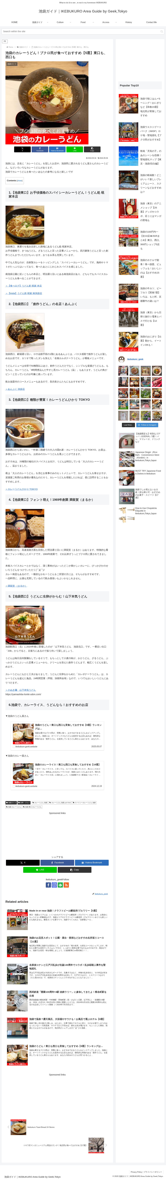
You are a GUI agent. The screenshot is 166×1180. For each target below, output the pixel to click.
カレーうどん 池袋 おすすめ (61, 803)
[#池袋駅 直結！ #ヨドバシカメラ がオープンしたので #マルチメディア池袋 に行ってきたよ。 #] (123, 371)
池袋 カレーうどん (14, 807)
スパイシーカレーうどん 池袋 (85, 803)
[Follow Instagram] (54, 885)
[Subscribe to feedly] (60, 885)
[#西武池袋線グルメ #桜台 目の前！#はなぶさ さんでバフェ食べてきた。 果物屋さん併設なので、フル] (135, 393)
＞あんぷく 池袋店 (15, 389)
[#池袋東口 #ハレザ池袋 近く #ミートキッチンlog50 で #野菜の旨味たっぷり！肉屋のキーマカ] (157, 393)
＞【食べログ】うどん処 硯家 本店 (23, 286)
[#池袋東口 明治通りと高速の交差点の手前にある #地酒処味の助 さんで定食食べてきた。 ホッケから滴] (157, 404)
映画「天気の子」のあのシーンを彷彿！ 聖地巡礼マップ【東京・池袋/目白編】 (150, 157)
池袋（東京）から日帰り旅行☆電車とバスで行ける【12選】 (150, 318)
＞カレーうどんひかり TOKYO (21, 489)
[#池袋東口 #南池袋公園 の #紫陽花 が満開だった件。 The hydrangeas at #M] (146, 393)
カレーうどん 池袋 (40, 803)
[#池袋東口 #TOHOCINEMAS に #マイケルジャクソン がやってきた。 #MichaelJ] (146, 404)
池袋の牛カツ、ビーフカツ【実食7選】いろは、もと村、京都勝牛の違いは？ (150, 294)
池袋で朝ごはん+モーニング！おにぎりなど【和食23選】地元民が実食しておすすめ (150, 107)
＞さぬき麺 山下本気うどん (20, 690)
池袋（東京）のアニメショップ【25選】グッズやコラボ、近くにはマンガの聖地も (150, 212)
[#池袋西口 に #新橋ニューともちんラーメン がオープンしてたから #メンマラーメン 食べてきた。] (135, 371)
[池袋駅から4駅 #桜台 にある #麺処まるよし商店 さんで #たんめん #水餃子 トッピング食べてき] (157, 416)
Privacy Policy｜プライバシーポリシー (146, 1172)
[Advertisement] (57, 833)
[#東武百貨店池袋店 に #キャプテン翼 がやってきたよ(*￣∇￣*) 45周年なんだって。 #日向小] (123, 404)
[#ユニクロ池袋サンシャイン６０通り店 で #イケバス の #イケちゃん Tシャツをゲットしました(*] (123, 416)
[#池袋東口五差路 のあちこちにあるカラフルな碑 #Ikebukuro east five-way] (146, 382)
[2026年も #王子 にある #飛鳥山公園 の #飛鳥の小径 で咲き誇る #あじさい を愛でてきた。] (146, 416)
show (19, 180)
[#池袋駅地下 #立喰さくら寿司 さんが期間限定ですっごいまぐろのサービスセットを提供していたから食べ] (157, 382)
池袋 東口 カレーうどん (33, 807)
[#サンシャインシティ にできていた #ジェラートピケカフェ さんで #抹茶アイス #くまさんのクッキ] (135, 416)
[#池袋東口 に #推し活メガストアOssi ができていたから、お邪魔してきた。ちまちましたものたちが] (146, 371)
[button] (162, 31)
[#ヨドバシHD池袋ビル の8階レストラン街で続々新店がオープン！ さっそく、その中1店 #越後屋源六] (135, 382)
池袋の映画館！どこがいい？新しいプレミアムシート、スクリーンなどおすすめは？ (150, 183)
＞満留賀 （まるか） (16, 586)
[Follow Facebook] (48, 885)
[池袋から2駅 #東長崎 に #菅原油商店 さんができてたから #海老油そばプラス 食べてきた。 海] (157, 371)
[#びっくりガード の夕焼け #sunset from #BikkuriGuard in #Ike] (123, 382)
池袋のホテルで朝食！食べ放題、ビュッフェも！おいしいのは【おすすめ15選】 (150, 268)
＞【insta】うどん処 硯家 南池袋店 (23, 293)
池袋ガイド (12, 803)
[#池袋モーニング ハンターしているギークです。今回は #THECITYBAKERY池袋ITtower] (135, 404)
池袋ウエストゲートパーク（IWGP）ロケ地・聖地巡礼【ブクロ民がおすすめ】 (150, 133)
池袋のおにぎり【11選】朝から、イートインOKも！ (150, 340)
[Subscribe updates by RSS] (66, 885)
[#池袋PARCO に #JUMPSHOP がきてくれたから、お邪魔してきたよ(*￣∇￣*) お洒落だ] (123, 393)
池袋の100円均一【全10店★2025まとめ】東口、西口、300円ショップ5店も (150, 240)
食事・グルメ (25, 803)
